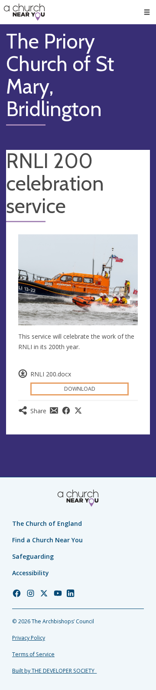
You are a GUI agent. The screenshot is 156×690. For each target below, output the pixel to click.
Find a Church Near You (47, 540)
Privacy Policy (28, 637)
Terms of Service (33, 654)
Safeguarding (33, 556)
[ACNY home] (24, 12)
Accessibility (30, 573)
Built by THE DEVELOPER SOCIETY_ (54, 670)
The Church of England (47, 523)
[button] (147, 12)
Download (79, 388)
